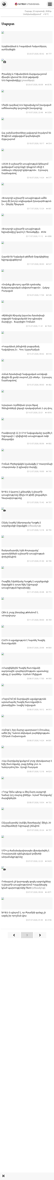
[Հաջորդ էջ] (40, 935)
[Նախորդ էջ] (14, 935)
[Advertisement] (27, 1176)
